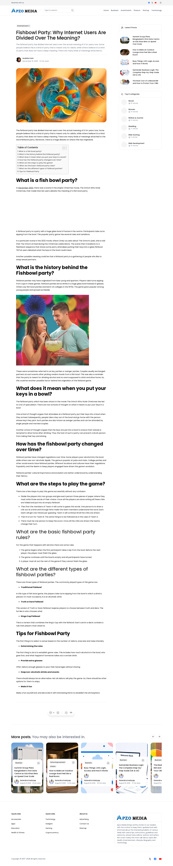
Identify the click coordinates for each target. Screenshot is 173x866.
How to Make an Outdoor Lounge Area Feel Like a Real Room (145, 52)
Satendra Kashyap (28, 780)
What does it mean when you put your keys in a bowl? (42, 157)
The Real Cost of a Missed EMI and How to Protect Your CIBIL (145, 82)
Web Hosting (134, 135)
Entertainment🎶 (23, 26)
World (131, 101)
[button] (161, 3)
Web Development (136, 143)
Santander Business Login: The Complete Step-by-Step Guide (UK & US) (146, 72)
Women (131, 109)
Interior (53, 766)
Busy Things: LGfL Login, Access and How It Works (146, 62)
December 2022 (25, 188)
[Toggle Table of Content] (63, 148)
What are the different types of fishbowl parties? (40, 168)
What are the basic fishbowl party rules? (37, 165)
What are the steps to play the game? (36, 163)
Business (19, 763)
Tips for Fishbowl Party (29, 171)
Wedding (132, 126)
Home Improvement (57, 762)
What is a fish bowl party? (30, 151)
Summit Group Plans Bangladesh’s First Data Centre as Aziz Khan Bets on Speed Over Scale (146, 40)
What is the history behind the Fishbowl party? (39, 154)
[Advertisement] (61, 210)
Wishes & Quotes (135, 118)
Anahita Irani (27, 58)
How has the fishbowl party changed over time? (40, 160)
